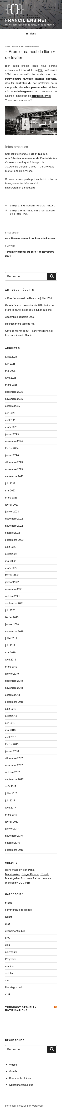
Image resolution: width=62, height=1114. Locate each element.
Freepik (44, 874)
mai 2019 (10, 652)
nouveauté (11, 952)
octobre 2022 (12, 532)
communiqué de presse (18, 909)
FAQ (7, 937)
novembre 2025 (14, 398)
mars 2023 (11, 497)
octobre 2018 (12, 694)
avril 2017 (10, 807)
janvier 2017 (12, 828)
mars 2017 (11, 814)
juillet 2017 (11, 793)
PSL (40, 70)
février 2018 (11, 744)
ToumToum (32, 46)
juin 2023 (10, 483)
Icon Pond (28, 869)
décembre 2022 (14, 518)
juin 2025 (10, 413)
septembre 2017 (14, 779)
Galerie (13, 1071)
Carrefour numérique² (17, 162)
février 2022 (11, 575)
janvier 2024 (12, 455)
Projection (10, 959)
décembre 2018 (14, 680)
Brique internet (21, 210)
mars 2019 (11, 666)
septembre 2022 (14, 539)
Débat (8, 916)
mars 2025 (11, 427)
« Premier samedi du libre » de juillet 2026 (28, 298)
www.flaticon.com (37, 878)
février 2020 (11, 617)
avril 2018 (10, 737)
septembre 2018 (14, 701)
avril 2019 (10, 659)
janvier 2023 (12, 511)
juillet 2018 (11, 716)
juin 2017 (10, 800)
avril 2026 (10, 377)
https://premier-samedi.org (20, 187)
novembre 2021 (14, 589)
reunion (9, 966)
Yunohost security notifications (21, 1008)
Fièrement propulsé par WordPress (24, 1105)
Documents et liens (20, 1078)
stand (52, 205)
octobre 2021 (12, 596)
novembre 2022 (14, 525)
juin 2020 (10, 610)
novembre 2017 (14, 765)
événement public (33, 205)
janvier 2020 (12, 624)
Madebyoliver (12, 874)
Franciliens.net (26, 20)
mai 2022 (10, 561)
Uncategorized (13, 987)
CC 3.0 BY (24, 882)
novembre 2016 (14, 835)
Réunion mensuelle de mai (20, 323)
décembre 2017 (14, 758)
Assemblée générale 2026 (19, 316)
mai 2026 (10, 370)
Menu (33, 33)
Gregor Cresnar (30, 874)
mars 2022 (11, 568)
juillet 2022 (11, 554)
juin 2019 (10, 645)
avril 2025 (10, 420)
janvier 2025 (12, 434)
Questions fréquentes (21, 1084)
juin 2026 (10, 363)
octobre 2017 (12, 772)
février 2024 (11, 448)
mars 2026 (11, 384)
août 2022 (10, 546)
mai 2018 (10, 730)
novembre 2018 (14, 687)
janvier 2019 (12, 673)
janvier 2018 (12, 751)
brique (14, 205)
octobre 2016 (12, 842)
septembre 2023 (14, 476)
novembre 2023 (14, 469)
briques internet (41, 96)
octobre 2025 (12, 406)
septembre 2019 (14, 631)
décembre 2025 (14, 391)
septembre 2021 (14, 603)
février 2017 (11, 821)
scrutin (9, 973)
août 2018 (10, 708)
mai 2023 (10, 490)
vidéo (8, 994)
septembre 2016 (14, 849)
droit (7, 923)
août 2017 (10, 786)
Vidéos (13, 1064)
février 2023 (11, 504)
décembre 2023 (14, 462)
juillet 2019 (11, 638)
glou (7, 945)
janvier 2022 (12, 582)
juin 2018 (10, 723)
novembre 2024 (14, 441)
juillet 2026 (11, 356)
